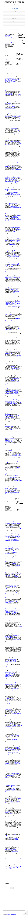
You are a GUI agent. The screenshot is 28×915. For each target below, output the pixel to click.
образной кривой (8, 484)
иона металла (17, 122)
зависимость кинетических (10, 276)
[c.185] (6, 363)
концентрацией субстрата (15, 263)
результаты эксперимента (10, 358)
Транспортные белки (12, 106)
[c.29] (6, 588)
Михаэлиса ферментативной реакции (11, 473)
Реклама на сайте (13, 914)
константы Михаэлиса (13, 579)
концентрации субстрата (10, 483)
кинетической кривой (13, 563)
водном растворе (13, 127)
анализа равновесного (11, 775)
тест (9, 825)
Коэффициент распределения (10, 251)
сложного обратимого (9, 189)
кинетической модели (17, 283)
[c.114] (10, 867)
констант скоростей (9, 177)
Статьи (14, 11)
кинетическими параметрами (10, 108)
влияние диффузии (16, 238)
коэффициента (15, 688)
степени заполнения (13, 689)
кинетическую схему (13, 345)
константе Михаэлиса (15, 313)
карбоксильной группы (16, 546)
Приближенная (13, 854)
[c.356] (16, 162)
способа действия (8, 598)
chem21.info (8, 914)
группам (11, 813)
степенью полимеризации (14, 655)
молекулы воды (16, 130)
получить (13, 396)
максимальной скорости (17, 459)
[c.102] (6, 662)
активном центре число (13, 289)
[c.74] (6, 867)
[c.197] (18, 867)
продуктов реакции (14, 393)
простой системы (8, 314)
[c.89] (16, 304)
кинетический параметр (9, 433)
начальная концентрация (10, 402)
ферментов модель (15, 773)
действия (15, 604)
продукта (15, 254)
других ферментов (18, 640)
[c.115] (14, 867)
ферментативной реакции (16, 87)
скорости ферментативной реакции (12, 482)
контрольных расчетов (12, 659)
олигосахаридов (8, 612)
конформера (12, 490)
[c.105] (19, 329)
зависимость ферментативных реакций (12, 90)
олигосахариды (8, 303)
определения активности (10, 211)
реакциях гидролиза (9, 101)
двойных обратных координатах (12, 756)
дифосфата (17, 415)
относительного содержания (10, 575)
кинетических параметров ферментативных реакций (13, 829)
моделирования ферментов (10, 150)
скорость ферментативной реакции (13, 259)
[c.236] (13, 550)
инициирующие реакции (14, 141)
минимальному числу (9, 441)
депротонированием (9, 548)
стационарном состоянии (10, 370)
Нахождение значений (11, 518)
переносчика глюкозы (16, 116)
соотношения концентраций (10, 417)
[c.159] (11, 464)
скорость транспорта (9, 110)
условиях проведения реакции (11, 391)
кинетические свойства (9, 443)
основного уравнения (9, 181)
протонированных (8, 93)
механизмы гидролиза (9, 134)
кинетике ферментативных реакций (12, 166)
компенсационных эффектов (10, 849)
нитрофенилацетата (14, 532)
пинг (12, 439)
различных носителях (17, 222)
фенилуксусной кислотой (13, 408)
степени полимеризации (10, 691)
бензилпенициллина (9, 384)
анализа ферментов (14, 217)
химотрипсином (8, 66)
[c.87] (14, 292)
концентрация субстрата (10, 81)
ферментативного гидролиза (10, 271)
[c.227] (11, 429)
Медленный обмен (17, 126)
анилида (16, 486)
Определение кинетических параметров (8, 58)
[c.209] (18, 381)
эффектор (14, 780)
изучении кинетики (12, 477)
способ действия (17, 592)
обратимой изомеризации (15, 494)
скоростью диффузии (15, 260)
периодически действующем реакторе (12, 399)
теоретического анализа (14, 359)
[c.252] (16, 475)
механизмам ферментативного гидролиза (10, 661)
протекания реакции (18, 480)
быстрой (12, 38)
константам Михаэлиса (13, 838)
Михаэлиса (18, 454)
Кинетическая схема (9, 437)
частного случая (8, 732)
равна (10, 245)
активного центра (8, 672)
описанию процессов (14, 319)
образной (7, 754)
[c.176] (10, 409)
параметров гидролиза (15, 540)
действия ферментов (13, 667)
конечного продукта (9, 726)
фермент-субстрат (17, 716)
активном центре (8, 620)
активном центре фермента (10, 684)
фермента (19, 94)
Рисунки (14, 14)
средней (6, 705)
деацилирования (15, 97)
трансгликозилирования (14, 350)
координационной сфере (10, 122)
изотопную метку (14, 128)
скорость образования (17, 725)
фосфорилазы (7, 593)
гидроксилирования (13, 852)
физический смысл (14, 307)
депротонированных (9, 94)
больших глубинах (13, 586)
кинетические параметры (16, 124)
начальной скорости (9, 74)
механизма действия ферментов (11, 172)
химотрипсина (8, 555)
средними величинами (14, 581)
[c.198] (19, 750)
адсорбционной (17, 221)
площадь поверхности (16, 245)
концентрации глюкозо (9, 415)
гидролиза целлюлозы (9, 723)
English (14, 25)
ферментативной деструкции (10, 320)
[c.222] (12, 104)
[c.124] (11, 495)
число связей (16, 291)
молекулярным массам (9, 601)
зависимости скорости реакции (15, 766)
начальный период (13, 571)
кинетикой (11, 754)
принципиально (8, 568)
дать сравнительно (14, 356)
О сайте (14, 21)
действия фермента (13, 302)
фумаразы (12, 816)
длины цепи (14, 611)
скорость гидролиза (15, 735)
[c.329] (14, 231)
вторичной (7, 299)
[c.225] (20, 528)
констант (14, 448)
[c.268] (6, 190)
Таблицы (14, 18)
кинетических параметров (17, 86)
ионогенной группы (9, 536)
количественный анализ (9, 295)
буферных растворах (14, 802)
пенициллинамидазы (9, 388)
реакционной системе (9, 698)
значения (7, 79)
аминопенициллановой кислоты (11, 385)
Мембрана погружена (9, 248)
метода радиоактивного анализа (11, 210)
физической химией (9, 235)
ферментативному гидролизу (14, 703)
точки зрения (15, 612)
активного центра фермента (10, 547)
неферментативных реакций (10, 526)
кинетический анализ (15, 338)
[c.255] (13, 557)
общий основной (15, 133)
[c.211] (6, 868)
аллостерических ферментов (10, 768)
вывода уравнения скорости (14, 192)
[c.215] (6, 771)
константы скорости (9, 185)
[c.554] (19, 858)
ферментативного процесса (12, 585)
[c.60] (19, 118)
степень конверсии (13, 403)
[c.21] (17, 316)
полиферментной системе (10, 729)
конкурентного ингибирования (15, 406)
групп (18, 748)
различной (14, 303)
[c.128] (6, 737)
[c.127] (15, 866)
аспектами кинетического (15, 227)
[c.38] (11, 786)
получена (15, 730)
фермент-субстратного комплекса (9, 41)
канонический (18, 594)
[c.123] (12, 82)
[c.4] (6, 835)
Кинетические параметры (12, 383)
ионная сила (10, 556)
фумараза (7, 791)
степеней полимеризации (14, 351)
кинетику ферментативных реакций (10, 561)
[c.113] (13, 719)
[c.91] (20, 626)
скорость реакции (13, 456)
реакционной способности (16, 573)
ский (11, 780)
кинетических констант (9, 440)
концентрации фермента (9, 78)
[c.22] (10, 450)
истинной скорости (15, 378)
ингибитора (13, 197)
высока (18, 315)
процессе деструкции (16, 677)
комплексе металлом (15, 146)
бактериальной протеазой (17, 534)
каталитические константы (10, 580)
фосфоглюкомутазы (9, 426)
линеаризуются (12, 755)
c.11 (16, 873)
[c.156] (15, 200)
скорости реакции (15, 372)
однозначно (15, 175)
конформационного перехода (10, 554)
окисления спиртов (14, 851)
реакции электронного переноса (11, 857)
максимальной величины (10, 111)
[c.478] (10, 868)
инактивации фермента (17, 394)
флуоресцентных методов (13, 220)
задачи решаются (16, 202)
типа (19, 179)
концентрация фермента (9, 262)
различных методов (13, 206)
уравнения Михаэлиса (15, 182)
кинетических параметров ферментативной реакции (8, 37)
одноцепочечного (13, 643)
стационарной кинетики (9, 446)
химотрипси (8, 511)
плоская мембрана (12, 244)
